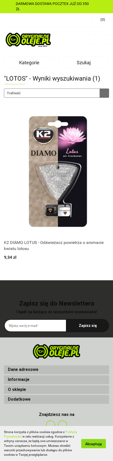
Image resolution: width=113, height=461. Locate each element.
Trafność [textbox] (14, 93)
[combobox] (56, 93)
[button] (56, 369)
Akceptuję (93, 444)
